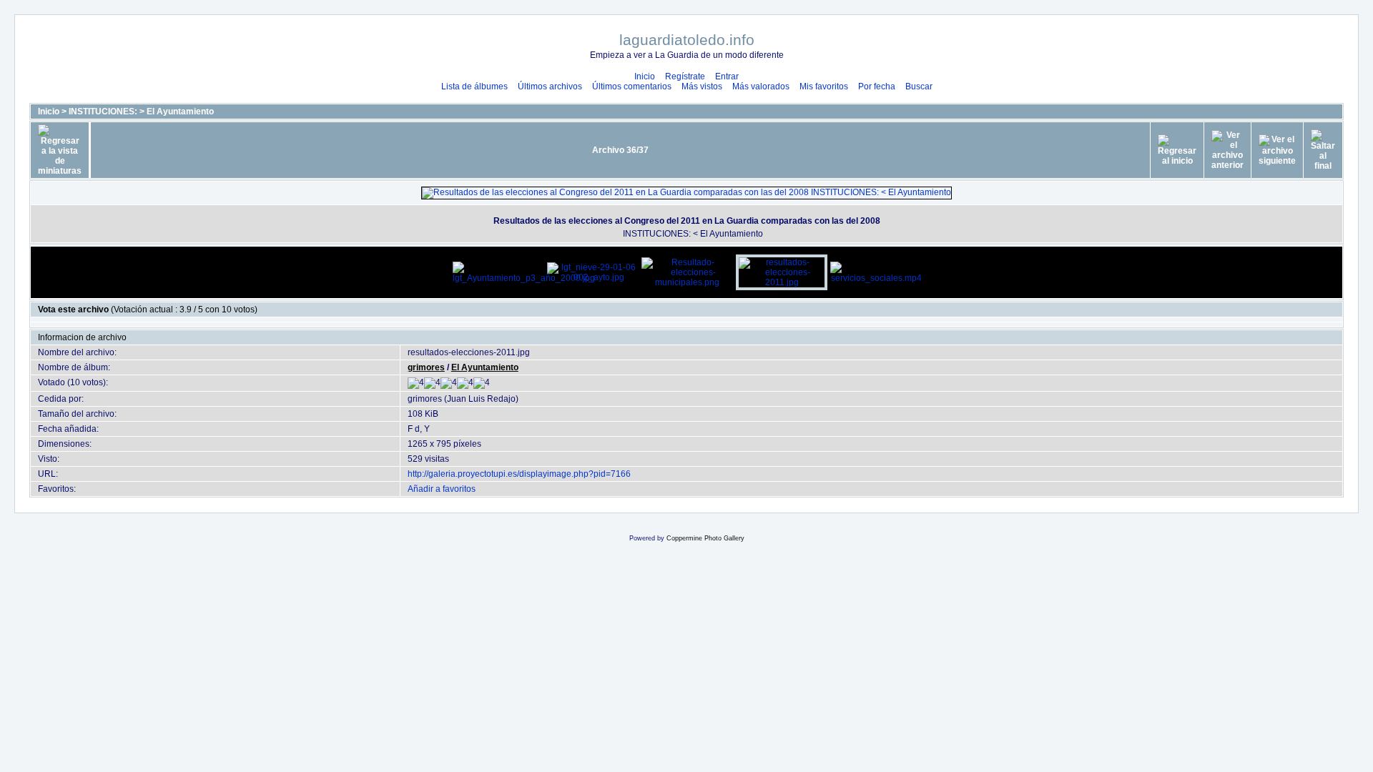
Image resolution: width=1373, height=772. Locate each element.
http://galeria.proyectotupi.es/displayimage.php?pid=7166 (519, 474)
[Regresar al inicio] (1177, 150)
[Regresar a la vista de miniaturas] (60, 150)
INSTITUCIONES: (103, 112)
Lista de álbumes (474, 86)
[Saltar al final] (1323, 150)
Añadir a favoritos (442, 489)
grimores (426, 367)
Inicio (644, 76)
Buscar (918, 86)
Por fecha (876, 86)
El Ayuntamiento (180, 112)
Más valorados (760, 86)
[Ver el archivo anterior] (1227, 150)
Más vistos (701, 86)
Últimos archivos (550, 86)
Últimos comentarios (631, 86)
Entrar (727, 76)
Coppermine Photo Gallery (705, 538)
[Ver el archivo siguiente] (1277, 150)
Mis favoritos (823, 86)
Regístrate (685, 76)
